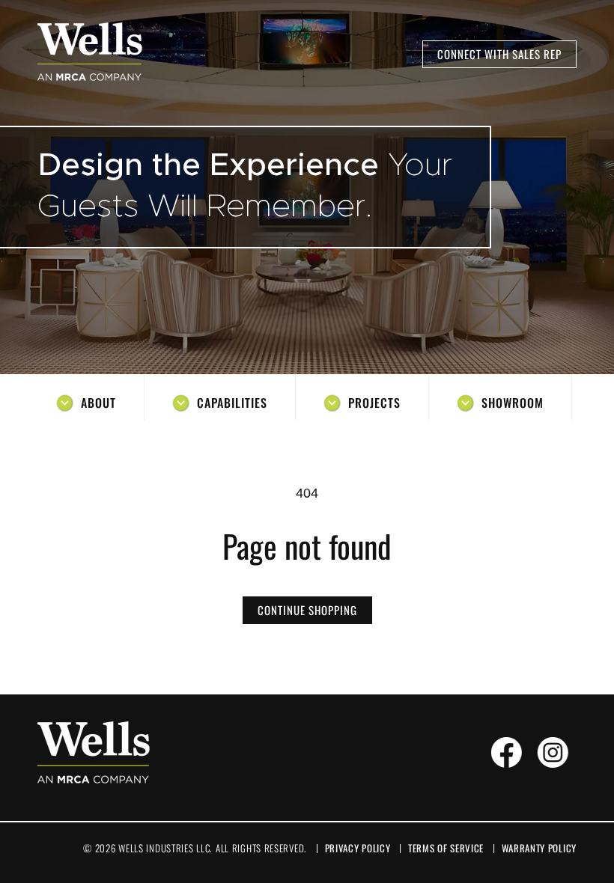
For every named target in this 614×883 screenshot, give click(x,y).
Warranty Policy (539, 847)
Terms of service (446, 847)
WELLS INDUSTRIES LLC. (165, 847)
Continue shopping (307, 610)
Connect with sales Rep (499, 54)
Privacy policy (358, 847)
